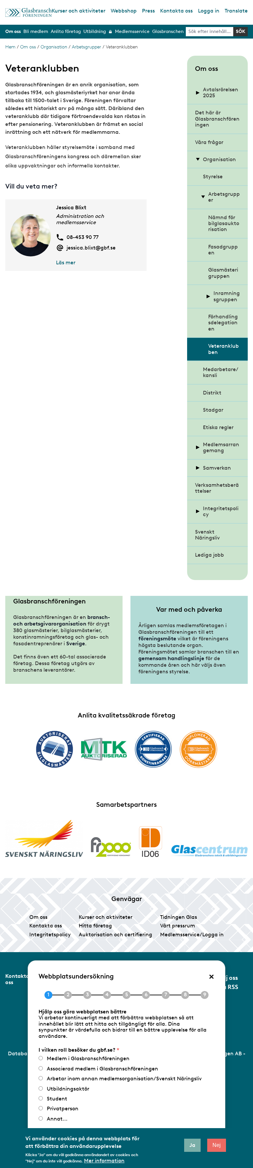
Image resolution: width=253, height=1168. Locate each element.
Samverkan (217, 468)
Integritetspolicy (221, 511)
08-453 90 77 (82, 237)
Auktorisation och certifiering (115, 934)
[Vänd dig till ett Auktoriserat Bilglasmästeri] (54, 749)
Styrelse (213, 176)
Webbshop (124, 11)
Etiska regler (218, 427)
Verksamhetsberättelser (217, 488)
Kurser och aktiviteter (78, 11)
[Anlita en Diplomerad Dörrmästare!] (198, 749)
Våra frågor (209, 142)
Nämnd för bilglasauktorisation (223, 223)
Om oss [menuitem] (13, 31)
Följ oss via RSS (228, 982)
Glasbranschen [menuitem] (167, 31)
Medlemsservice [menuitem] (132, 31)
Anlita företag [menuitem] (66, 31)
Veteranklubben (223, 349)
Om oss (28, 47)
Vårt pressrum (177, 925)
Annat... (57, 1119)
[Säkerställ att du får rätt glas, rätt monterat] (104, 749)
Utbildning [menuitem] (94, 31)
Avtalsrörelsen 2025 (220, 92)
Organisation (54, 47)
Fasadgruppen (223, 250)
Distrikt (212, 393)
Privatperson (62, 1108)
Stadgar (213, 410)
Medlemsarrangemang (221, 447)
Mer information (104, 1161)
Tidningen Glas (178, 917)
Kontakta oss (176, 11)
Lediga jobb (209, 555)
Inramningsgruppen (226, 296)
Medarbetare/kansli (221, 372)
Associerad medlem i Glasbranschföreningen (102, 1069)
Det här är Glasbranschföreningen (217, 118)
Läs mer (65, 262)
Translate (236, 11)
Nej (216, 1145)
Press (148, 11)
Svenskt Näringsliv (207, 535)
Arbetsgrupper (86, 47)
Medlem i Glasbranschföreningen (88, 1058)
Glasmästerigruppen (223, 273)
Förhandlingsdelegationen (223, 322)
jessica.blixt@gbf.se (91, 248)
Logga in (208, 11)
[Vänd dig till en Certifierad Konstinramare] (153, 749)
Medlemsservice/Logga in (192, 934)
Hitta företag (95, 925)
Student (57, 1098)
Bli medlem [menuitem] (35, 31)
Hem (10, 47)
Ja (192, 1145)
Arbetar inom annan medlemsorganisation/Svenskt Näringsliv (124, 1078)
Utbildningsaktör (68, 1089)
